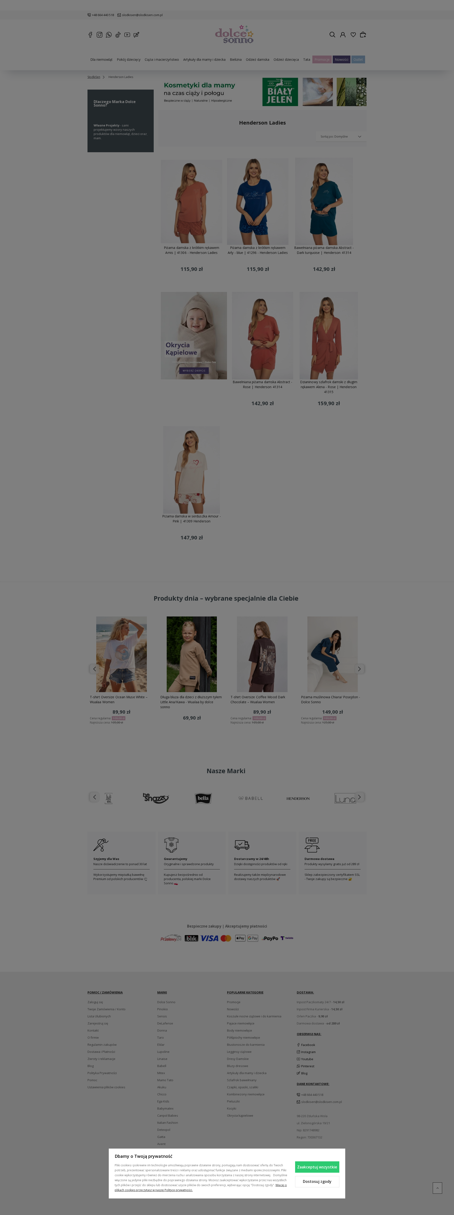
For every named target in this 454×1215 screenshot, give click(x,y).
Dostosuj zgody (317, 1181)
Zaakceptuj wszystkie (317, 1167)
